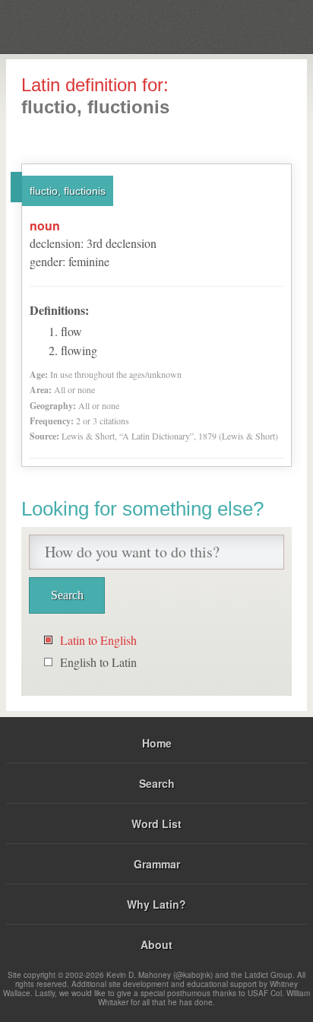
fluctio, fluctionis (68, 191)
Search (157, 783)
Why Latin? (156, 904)
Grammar (157, 863)
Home (157, 743)
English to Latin (98, 662)
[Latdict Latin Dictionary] (263, 25)
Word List (156, 823)
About (156, 944)
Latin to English (98, 640)
